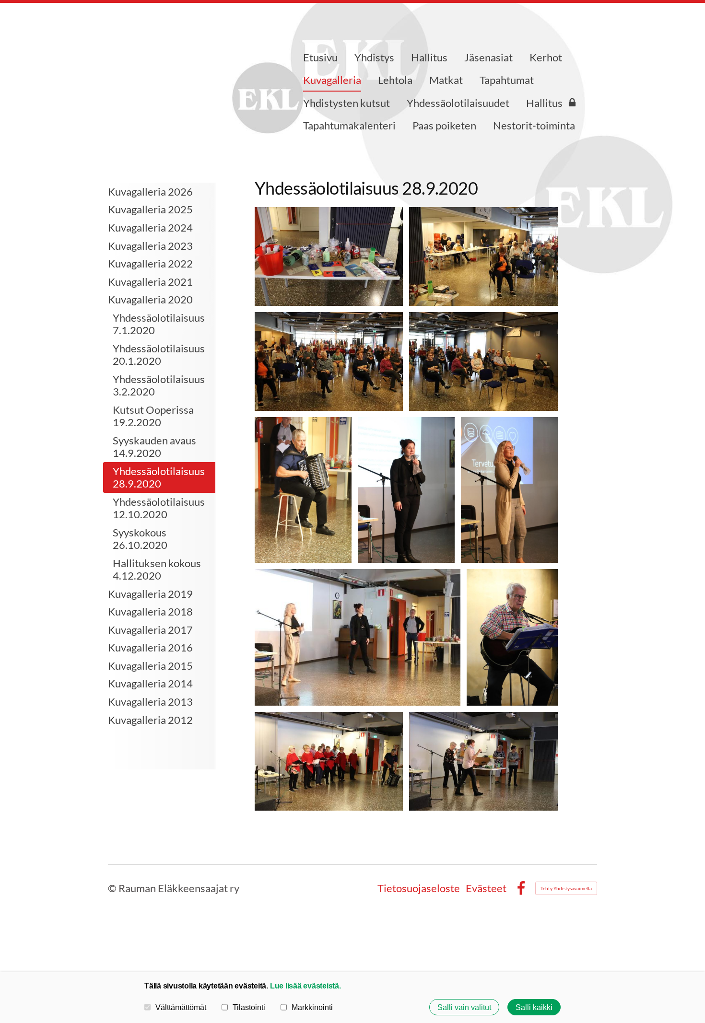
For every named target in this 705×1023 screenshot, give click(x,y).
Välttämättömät (180, 1007)
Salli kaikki (534, 1007)
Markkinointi (312, 1007)
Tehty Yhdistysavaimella (566, 888)
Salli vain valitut (464, 1007)
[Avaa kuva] (329, 256)
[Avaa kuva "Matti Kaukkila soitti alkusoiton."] (303, 490)
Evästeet (486, 888)
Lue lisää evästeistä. (305, 985)
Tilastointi (249, 1007)
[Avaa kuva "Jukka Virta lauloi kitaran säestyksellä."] (512, 637)
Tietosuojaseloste (418, 888)
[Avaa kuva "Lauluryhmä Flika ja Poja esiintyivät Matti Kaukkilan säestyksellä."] (329, 761)
